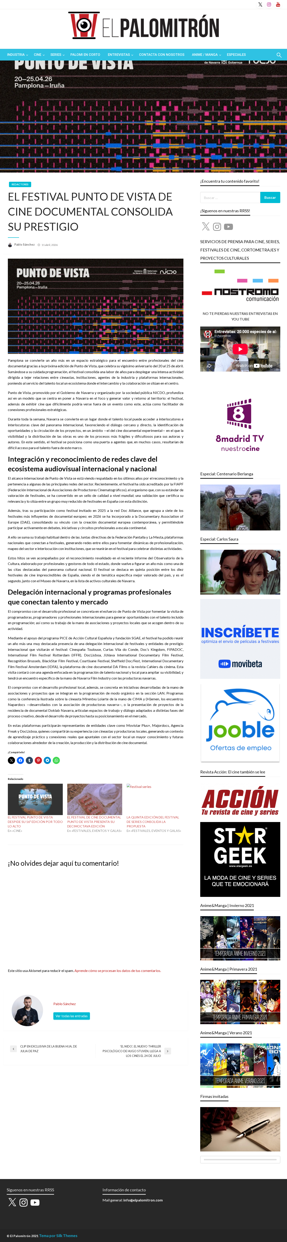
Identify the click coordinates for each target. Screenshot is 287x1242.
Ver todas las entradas (72, 1016)
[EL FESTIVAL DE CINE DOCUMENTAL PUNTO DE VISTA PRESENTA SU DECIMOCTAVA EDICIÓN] (94, 799)
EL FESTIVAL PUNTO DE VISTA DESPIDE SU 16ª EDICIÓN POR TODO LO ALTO (35, 821)
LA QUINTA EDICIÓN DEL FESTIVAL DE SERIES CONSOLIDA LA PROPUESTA (153, 821)
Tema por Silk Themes (58, 1235)
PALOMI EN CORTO (85, 55)
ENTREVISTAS (119, 55)
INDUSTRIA (16, 55)
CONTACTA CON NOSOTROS (161, 55)
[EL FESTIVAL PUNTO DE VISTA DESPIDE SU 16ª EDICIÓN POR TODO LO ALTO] (35, 799)
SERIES (55, 55)
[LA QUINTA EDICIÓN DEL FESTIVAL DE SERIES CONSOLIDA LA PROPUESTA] (154, 799)
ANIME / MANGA (205, 55)
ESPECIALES (236, 55)
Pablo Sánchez (24, 244)
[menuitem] (16, 55)
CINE (37, 55)
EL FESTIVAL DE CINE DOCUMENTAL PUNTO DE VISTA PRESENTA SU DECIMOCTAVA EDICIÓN (94, 821)
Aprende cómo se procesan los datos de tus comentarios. (117, 970)
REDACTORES (20, 184)
